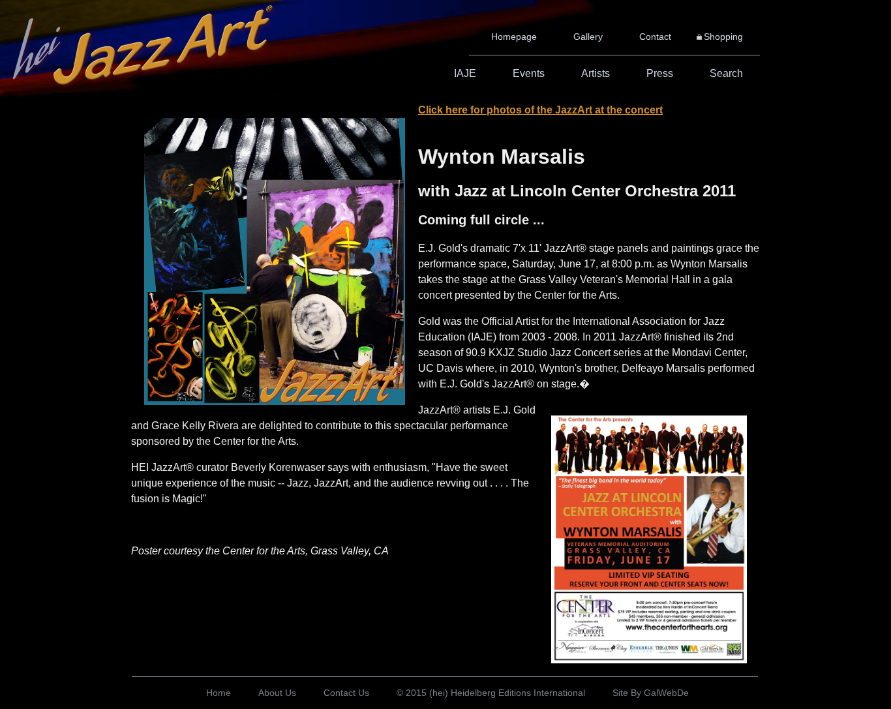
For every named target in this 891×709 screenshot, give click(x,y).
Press (659, 73)
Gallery (588, 36)
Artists (595, 73)
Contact (655, 36)
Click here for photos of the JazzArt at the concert (540, 109)
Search (726, 73)
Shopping (723, 36)
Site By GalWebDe (650, 692)
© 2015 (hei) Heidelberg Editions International (491, 692)
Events (529, 73)
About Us (277, 692)
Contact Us (346, 692)
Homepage (514, 36)
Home (218, 692)
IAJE (465, 73)
